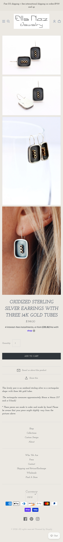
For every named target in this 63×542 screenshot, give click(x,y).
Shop (31, 429)
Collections (31, 433)
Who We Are (31, 455)
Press (31, 460)
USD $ (30, 497)
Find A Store (32, 477)
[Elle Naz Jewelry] (3, 21)
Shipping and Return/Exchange (31, 468)
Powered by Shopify (43, 529)
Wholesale (31, 473)
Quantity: (6, 343)
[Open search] (8, 21)
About (31, 442)
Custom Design (31, 437)
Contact (31, 464)
